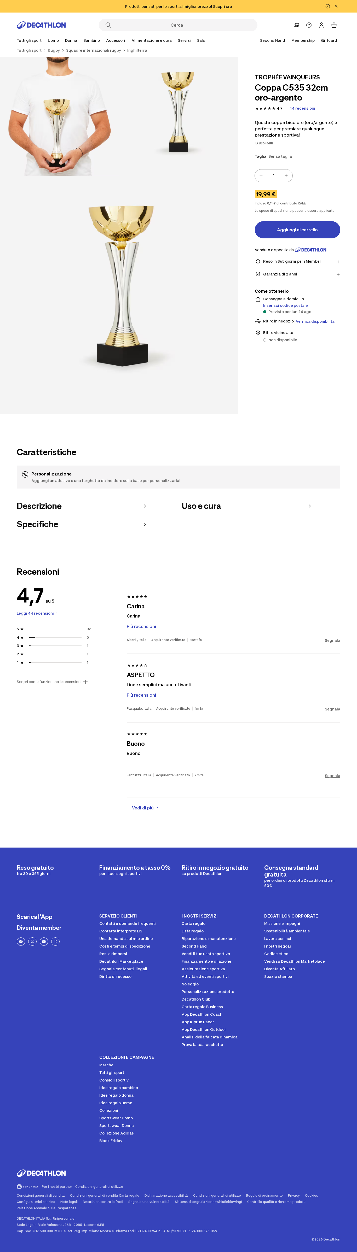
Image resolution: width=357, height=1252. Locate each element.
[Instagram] (55, 941)
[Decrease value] (261, 175)
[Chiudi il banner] (336, 6)
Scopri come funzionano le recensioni (49, 682)
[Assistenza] (309, 25)
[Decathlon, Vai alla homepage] (41, 25)
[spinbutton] (273, 176)
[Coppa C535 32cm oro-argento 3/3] (119, 295)
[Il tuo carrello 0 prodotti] (334, 25)
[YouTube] (44, 941)
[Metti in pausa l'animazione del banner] (328, 6)
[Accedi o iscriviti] (321, 25)
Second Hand (272, 40)
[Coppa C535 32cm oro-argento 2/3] (59, 116)
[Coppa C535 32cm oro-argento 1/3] (178, 116)
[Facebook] (21, 941)
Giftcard (329, 40)
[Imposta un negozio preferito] (296, 25)
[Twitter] (32, 941)
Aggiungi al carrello (297, 229)
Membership (303, 40)
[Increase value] (286, 175)
